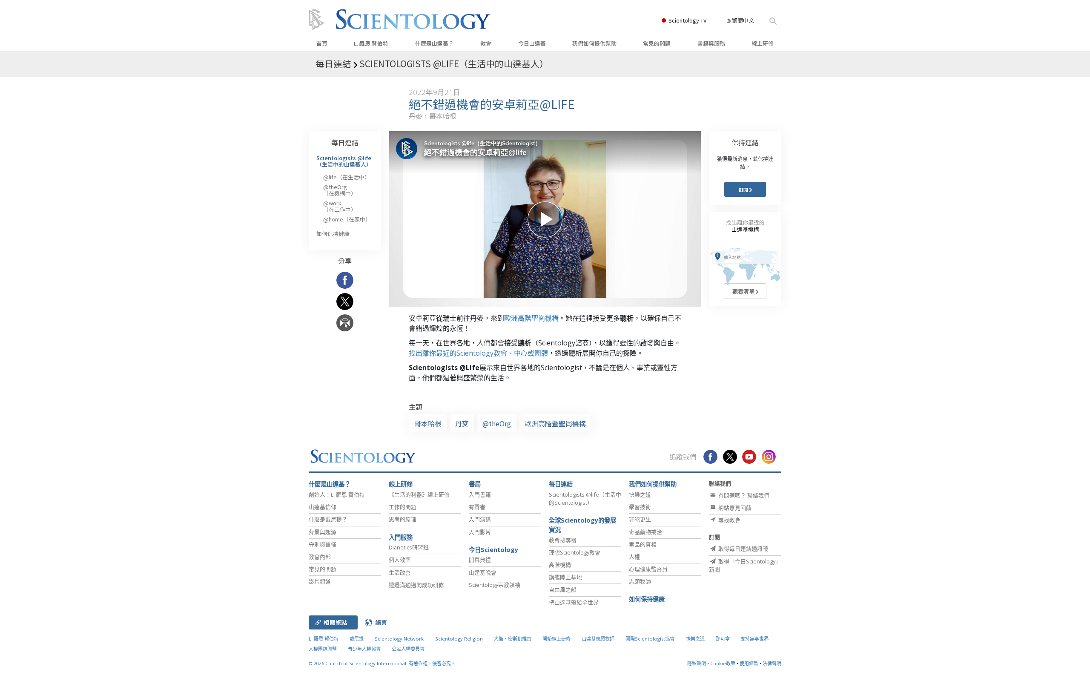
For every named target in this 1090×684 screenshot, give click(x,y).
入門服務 (401, 537)
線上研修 (763, 43)
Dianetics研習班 (409, 547)
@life (346, 177)
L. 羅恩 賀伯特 (371, 43)
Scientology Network (399, 638)
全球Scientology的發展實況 (582, 525)
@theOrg (496, 423)
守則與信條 (322, 544)
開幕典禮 (480, 559)
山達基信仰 (322, 507)
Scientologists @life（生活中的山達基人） (344, 161)
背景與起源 (322, 532)
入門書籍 (480, 494)
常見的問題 (657, 43)
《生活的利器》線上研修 (419, 494)
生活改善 (400, 572)
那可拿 (723, 638)
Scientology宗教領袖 (494, 585)
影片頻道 (320, 581)
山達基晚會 (482, 572)
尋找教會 (728, 520)
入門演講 (480, 519)
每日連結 (345, 142)
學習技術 (640, 507)
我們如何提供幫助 (594, 43)
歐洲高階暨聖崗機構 (555, 423)
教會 (485, 43)
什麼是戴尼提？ (328, 519)
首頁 (321, 43)
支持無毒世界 (754, 638)
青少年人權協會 (364, 649)
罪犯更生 (640, 519)
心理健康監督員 (648, 569)
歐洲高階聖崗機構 (531, 318)
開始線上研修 (556, 638)
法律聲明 (772, 663)
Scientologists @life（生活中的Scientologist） (585, 498)
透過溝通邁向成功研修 (416, 585)
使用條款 (749, 663)
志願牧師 (640, 581)
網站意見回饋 (734, 508)
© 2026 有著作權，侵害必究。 (382, 663)
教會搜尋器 (563, 540)
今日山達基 (532, 43)
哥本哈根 (428, 423)
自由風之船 (563, 589)
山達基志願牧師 (598, 638)
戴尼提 (357, 638)
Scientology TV (687, 20)
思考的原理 (402, 519)
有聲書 (477, 507)
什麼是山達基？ (434, 43)
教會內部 (320, 556)
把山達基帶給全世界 (574, 602)
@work (339, 206)
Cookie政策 (722, 663)
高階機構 (560, 565)
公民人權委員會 (408, 649)
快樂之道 (640, 494)
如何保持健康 (333, 234)
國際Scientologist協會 (649, 638)
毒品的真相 (643, 544)
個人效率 (400, 559)
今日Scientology (493, 550)
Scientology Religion (459, 638)
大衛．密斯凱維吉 (512, 638)
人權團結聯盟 (323, 649)
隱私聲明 (696, 663)
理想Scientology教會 (574, 552)
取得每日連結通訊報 (742, 548)
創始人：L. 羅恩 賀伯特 (337, 494)
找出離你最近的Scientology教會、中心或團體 (478, 353)
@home (347, 219)
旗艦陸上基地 (565, 577)
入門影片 (480, 532)
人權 (634, 556)
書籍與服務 (711, 43)
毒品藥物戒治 (645, 532)
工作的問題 (402, 507)
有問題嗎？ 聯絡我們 (743, 495)
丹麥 (462, 423)
